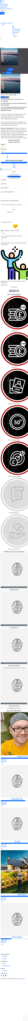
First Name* (4, 179)
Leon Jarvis (4, 69)
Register (5, 956)
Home (2, 1)
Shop (13, 34)
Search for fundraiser (6, 8)
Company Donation (14, 178)
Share (7, 97)
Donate (3, 10)
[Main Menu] (0, 38)
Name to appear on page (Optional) (9, 200)
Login (2, 13)
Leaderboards (3, 7)
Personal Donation (14, 176)
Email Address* (4, 187)
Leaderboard (15, 32)
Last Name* (4, 183)
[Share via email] (3, 72)
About (1, 2)
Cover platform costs (6, 222)
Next (14, 209)
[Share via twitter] (2, 72)
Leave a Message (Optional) (7, 192)
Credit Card (10, 212)
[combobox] (14, 233)
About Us (5, 970)
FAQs (4, 963)
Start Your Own (4, 4)
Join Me (10, 69)
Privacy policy (21, 978)
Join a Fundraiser (4, 5)
